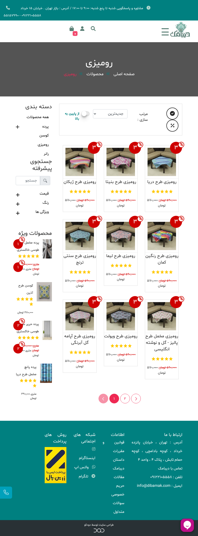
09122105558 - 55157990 (22, 15)
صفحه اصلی (123, 74)
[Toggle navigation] (165, 30)
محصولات (95, 74)
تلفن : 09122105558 (166, 477)
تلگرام (84, 476)
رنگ (45, 202)
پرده (45, 126)
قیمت (44, 193)
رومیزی (70, 74)
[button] (93, 29)
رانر (46, 153)
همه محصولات (38, 117)
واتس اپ (82, 467)
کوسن (44, 135)
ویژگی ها (42, 212)
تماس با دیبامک (170, 468)
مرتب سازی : (142, 116)
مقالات (119, 477)
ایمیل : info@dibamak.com (159, 486)
